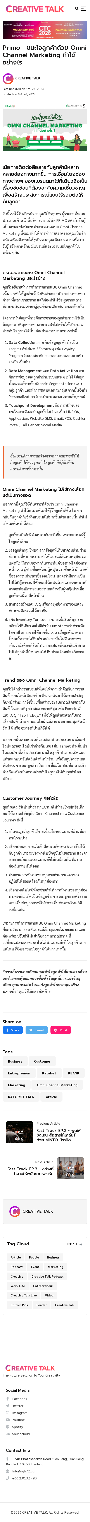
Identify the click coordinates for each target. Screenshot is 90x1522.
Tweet (39, 1030)
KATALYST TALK (21, 1096)
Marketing (16, 1085)
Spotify (17, 1426)
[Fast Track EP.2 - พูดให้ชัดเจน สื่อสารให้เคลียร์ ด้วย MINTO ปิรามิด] (21, 1132)
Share (14, 1030)
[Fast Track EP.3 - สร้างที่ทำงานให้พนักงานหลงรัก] (69, 1168)
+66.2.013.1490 (24, 1478)
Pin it (63, 1030)
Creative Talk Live (24, 1295)
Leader (41, 1305)
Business (15, 1061)
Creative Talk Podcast (47, 1276)
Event (35, 1267)
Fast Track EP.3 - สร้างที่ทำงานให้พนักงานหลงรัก (30, 1171)
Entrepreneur (19, 1073)
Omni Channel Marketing (57, 1085)
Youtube (18, 1419)
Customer (42, 1061)
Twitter (17, 1405)
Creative (17, 1276)
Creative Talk (64, 1305)
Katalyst (49, 1073)
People (34, 1257)
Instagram (19, 1412)
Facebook (19, 1398)
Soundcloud (20, 1433)
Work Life (18, 1286)
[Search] (83, 9)
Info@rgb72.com (24, 1471)
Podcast (17, 1267)
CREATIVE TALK (37, 1211)
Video (49, 1295)
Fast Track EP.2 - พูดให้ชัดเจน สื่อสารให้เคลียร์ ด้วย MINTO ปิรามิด (58, 1135)
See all (73, 1244)
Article (51, 1096)
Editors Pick (19, 1305)
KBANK (73, 1073)
